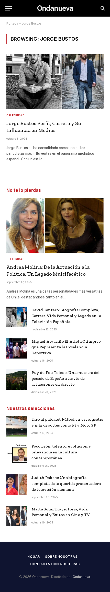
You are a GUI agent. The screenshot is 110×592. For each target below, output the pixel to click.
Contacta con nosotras (55, 564)
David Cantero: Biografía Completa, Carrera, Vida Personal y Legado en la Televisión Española (66, 315)
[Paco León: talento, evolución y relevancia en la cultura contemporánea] (16, 453)
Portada (12, 23)
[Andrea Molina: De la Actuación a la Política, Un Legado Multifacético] (55, 225)
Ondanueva (81, 577)
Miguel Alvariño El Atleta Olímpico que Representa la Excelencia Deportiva (66, 347)
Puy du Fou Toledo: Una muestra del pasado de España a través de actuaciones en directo (65, 378)
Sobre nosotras (61, 557)
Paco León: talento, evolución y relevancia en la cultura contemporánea (61, 452)
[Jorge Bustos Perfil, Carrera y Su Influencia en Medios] (55, 81)
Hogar (33, 557)
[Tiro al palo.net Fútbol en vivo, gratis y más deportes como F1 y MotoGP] (16, 426)
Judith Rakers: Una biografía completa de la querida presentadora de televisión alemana (66, 483)
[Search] (102, 8)
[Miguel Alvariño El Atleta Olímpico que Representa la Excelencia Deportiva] (16, 348)
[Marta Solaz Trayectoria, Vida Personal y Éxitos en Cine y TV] (16, 516)
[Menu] (8, 8)
